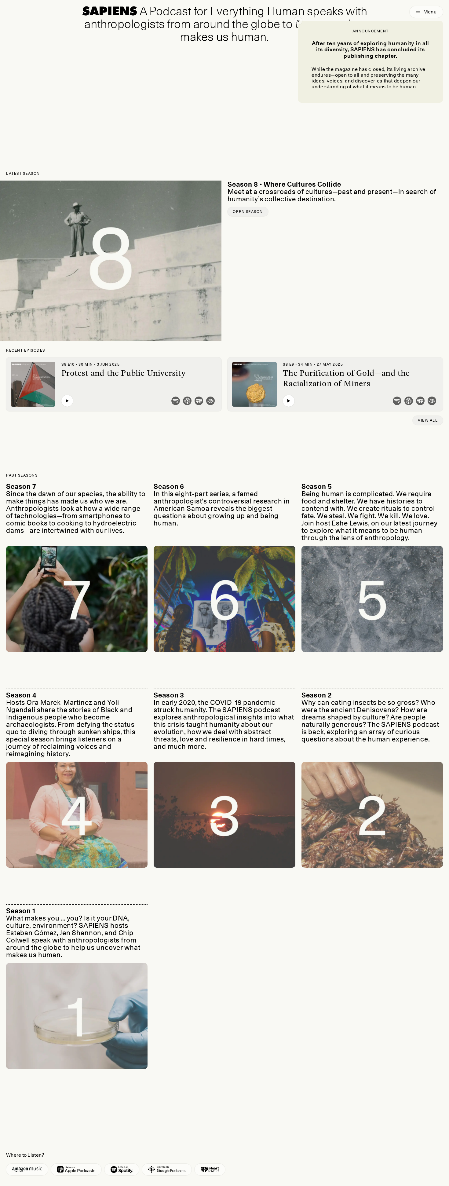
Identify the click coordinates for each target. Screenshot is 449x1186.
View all (428, 420)
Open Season (248, 211)
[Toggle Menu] (426, 12)
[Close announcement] (298, 21)
